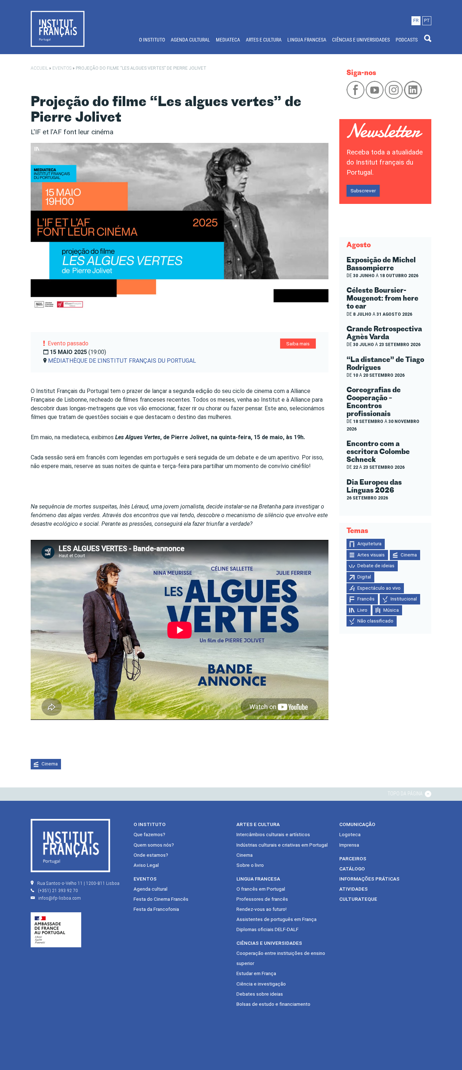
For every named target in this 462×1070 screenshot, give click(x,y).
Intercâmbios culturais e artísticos (273, 834)
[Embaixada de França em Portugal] (56, 930)
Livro (362, 610)
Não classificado (375, 621)
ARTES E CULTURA (264, 40)
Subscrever (363, 190)
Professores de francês (262, 899)
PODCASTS (407, 40)
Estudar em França (256, 973)
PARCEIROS (352, 858)
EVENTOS (145, 879)
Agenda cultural (150, 889)
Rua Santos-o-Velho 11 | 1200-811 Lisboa (78, 883)
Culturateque (358, 899)
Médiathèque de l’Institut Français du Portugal (122, 360)
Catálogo (352, 869)
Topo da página (406, 793)
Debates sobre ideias (259, 994)
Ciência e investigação (261, 984)
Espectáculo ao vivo (379, 588)
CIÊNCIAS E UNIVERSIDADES (361, 40)
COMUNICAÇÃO (357, 824)
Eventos (61, 68)
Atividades (353, 889)
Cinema (50, 764)
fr (416, 20)
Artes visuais (371, 555)
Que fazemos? (149, 834)
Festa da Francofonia (156, 909)
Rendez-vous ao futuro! (261, 909)
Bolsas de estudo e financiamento (273, 1004)
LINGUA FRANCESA (306, 40)
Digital (364, 577)
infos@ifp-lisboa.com (59, 898)
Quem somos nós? (154, 845)
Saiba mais (298, 343)
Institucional (404, 599)
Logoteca (350, 834)
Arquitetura (369, 543)
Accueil (39, 68)
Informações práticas (369, 879)
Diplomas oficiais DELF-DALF (267, 929)
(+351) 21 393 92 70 (58, 890)
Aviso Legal (146, 865)
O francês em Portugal (260, 889)
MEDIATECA (228, 40)
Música (391, 610)
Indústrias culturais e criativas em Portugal (282, 845)
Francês (366, 599)
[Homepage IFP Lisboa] (57, 28)
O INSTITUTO (152, 40)
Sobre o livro (250, 865)
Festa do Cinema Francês (161, 899)
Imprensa (349, 845)
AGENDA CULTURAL (190, 40)
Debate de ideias (376, 565)
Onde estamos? (151, 855)
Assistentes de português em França (276, 919)
